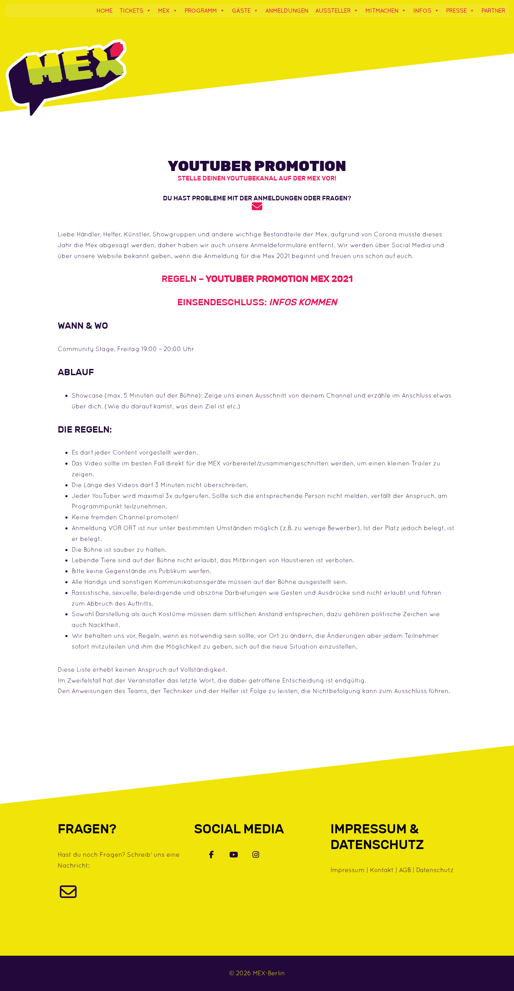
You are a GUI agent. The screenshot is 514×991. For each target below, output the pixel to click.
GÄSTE (241, 10)
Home (105, 10)
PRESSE (456, 10)
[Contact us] (68, 895)
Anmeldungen (286, 10)
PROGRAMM (201, 10)
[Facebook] (211, 854)
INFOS (422, 10)
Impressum (347, 870)
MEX (164, 10)
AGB (405, 870)
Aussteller (333, 10)
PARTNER (493, 10)
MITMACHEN (382, 10)
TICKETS (131, 10)
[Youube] (234, 854)
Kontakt (382, 870)
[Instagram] (256, 854)
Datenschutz (435, 870)
